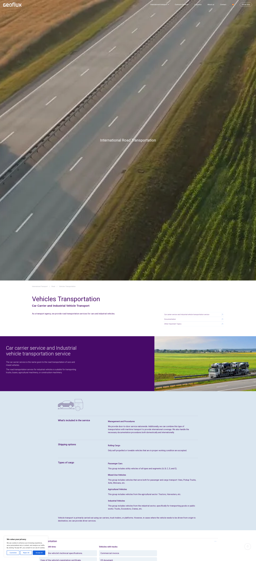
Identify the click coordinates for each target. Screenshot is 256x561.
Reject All (26, 553)
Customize (13, 553)
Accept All (39, 553)
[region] (26, 546)
